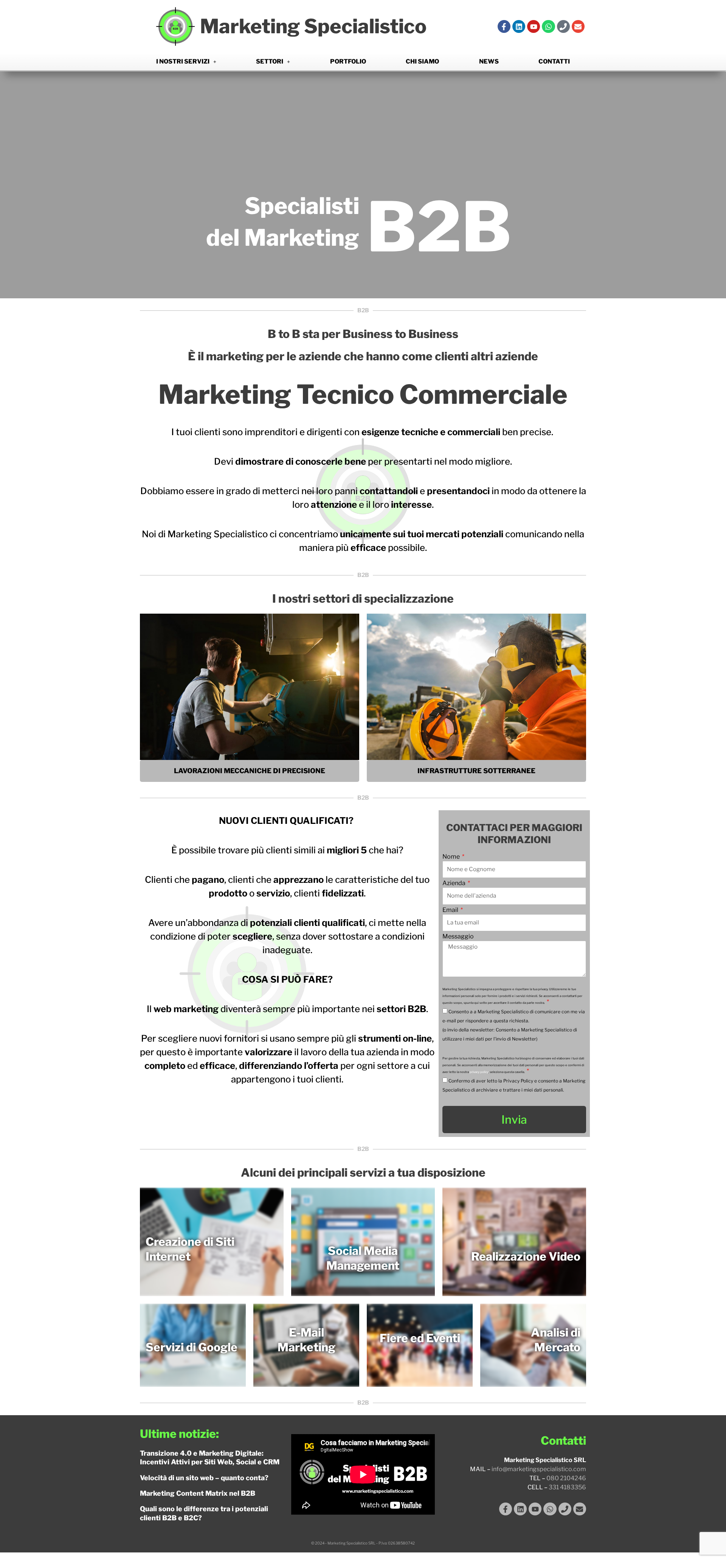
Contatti (554, 61)
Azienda (454, 883)
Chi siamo (422, 61)
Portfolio (348, 61)
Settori (269, 61)
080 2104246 (566, 1478)
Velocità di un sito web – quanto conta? (204, 1478)
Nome (451, 857)
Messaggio (458, 937)
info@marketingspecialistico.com (539, 1469)
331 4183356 (567, 1487)
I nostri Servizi (182, 61)
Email (450, 910)
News (489, 61)
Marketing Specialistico (313, 26)
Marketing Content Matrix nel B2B (197, 1493)
